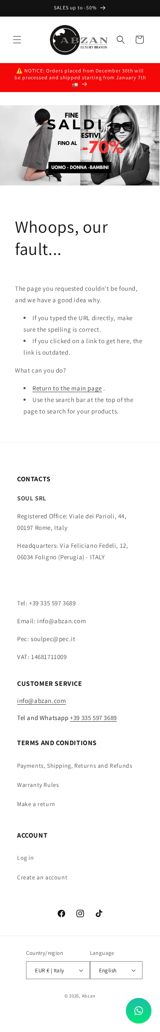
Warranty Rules (38, 785)
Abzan (89, 996)
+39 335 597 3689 (93, 718)
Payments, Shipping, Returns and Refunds (74, 765)
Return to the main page (67, 388)
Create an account (42, 877)
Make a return (36, 804)
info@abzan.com (41, 701)
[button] (17, 39)
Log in (25, 857)
